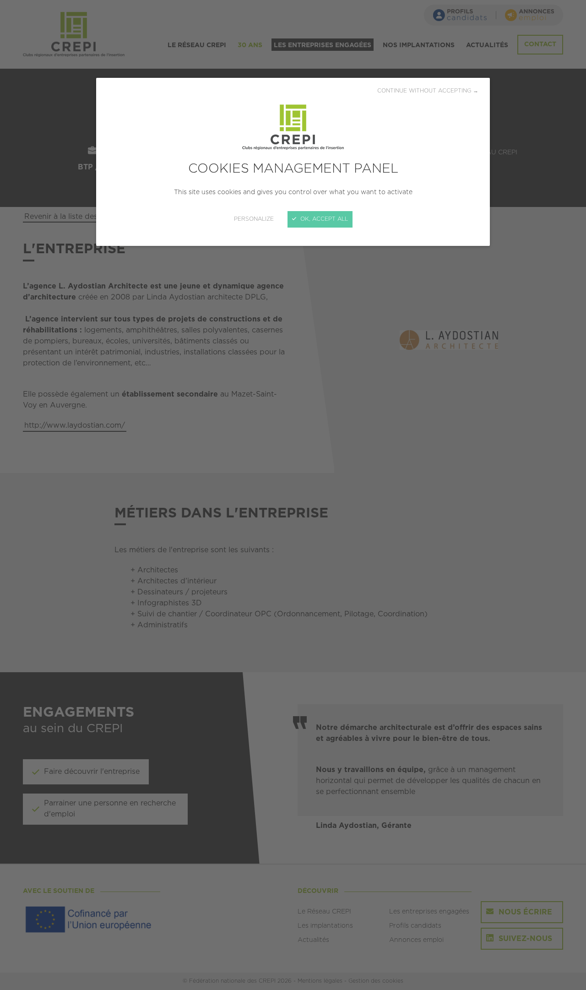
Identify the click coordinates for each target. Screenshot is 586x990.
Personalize (254, 219)
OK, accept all (323, 219)
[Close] (293, 495)
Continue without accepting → (427, 90)
